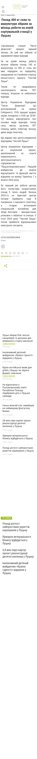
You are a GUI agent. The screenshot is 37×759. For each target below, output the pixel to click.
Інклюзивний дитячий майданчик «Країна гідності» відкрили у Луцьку (17, 355)
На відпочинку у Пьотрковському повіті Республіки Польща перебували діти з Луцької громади (16, 390)
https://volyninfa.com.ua (10, 237)
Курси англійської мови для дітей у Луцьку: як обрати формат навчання (17, 370)
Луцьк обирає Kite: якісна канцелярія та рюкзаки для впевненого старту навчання (17, 338)
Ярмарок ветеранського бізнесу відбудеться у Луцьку (17, 437)
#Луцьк (3, 240)
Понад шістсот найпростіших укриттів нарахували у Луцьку (18, 449)
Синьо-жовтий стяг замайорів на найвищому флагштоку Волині (18, 408)
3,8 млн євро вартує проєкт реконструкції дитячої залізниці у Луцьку (16, 423)
